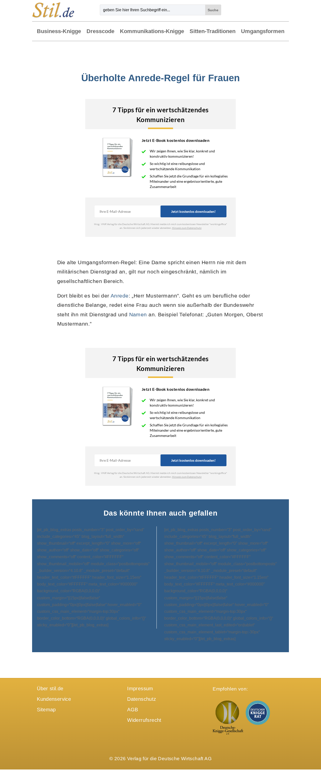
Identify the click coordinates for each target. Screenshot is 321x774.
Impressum (140, 688)
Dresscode (100, 31)
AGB (132, 709)
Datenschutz (141, 699)
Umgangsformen (262, 31)
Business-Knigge (59, 31)
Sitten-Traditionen (212, 31)
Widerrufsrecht (144, 720)
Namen (138, 314)
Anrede (120, 296)
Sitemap (46, 709)
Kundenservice (54, 699)
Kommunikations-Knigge (152, 31)
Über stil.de (50, 688)
